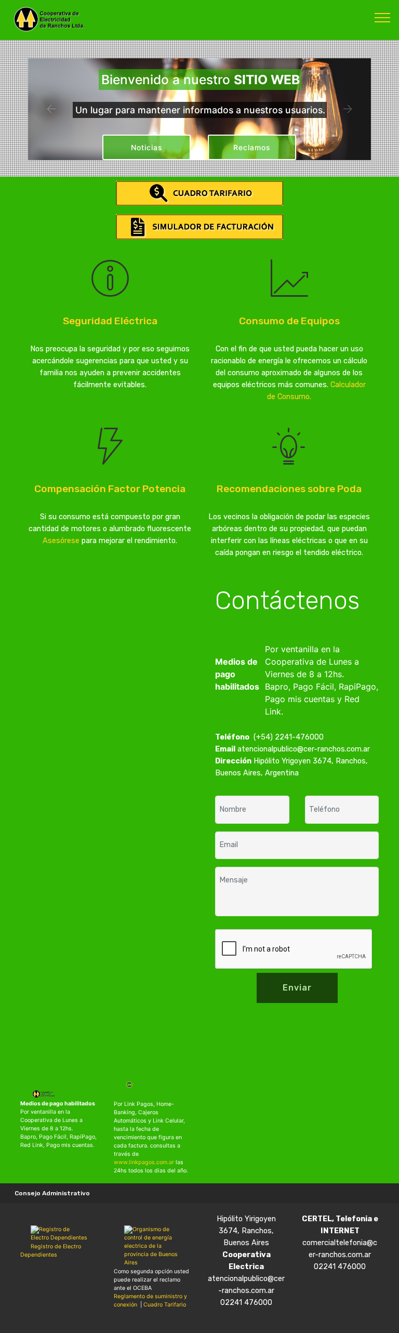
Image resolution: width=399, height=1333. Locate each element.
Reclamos (252, 147)
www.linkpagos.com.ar (144, 1162)
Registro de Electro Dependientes (50, 1250)
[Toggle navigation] (383, 17)
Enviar (297, 988)
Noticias (147, 147)
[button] (51, 109)
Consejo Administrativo (52, 1193)
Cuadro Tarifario (164, 1304)
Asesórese (61, 540)
